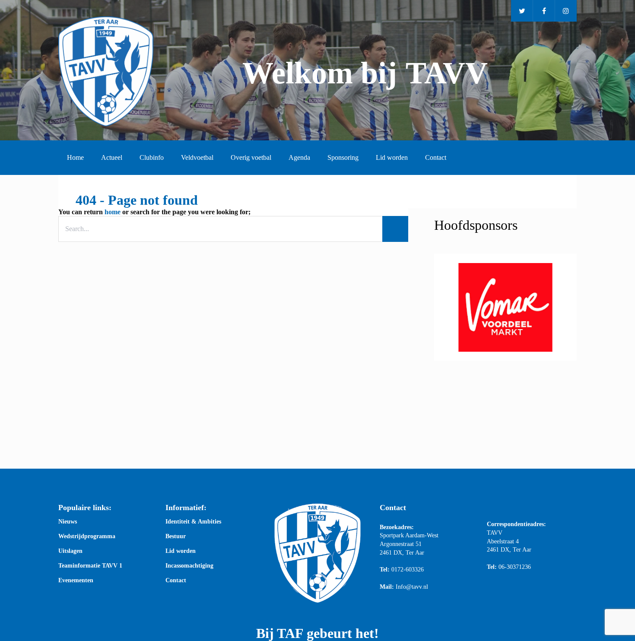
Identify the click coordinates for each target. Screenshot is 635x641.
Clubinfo (152, 157)
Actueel (111, 157)
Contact (435, 157)
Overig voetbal (251, 157)
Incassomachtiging (189, 566)
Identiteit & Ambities (193, 522)
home (113, 212)
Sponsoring (343, 157)
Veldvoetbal (197, 157)
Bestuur (175, 536)
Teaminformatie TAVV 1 (90, 566)
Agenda (299, 157)
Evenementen (75, 581)
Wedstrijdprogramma (86, 536)
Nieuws (67, 522)
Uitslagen (70, 551)
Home (75, 157)
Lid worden (392, 157)
